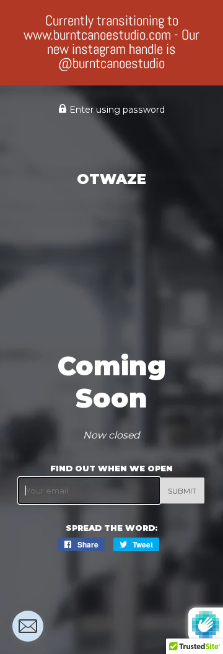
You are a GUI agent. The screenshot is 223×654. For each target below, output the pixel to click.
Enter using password (116, 109)
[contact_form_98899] (27, 626)
